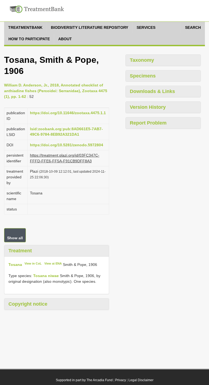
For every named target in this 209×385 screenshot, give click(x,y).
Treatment (20, 250)
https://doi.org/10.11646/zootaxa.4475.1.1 (68, 113)
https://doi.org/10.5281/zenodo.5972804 (66, 145)
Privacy (120, 380)
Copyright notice (27, 304)
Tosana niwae (46, 276)
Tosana (15, 264)
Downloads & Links (152, 91)
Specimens (143, 76)
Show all (15, 238)
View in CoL (33, 263)
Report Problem (148, 123)
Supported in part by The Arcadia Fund (84, 380)
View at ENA (53, 263)
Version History (148, 107)
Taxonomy (142, 60)
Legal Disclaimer (140, 380)
